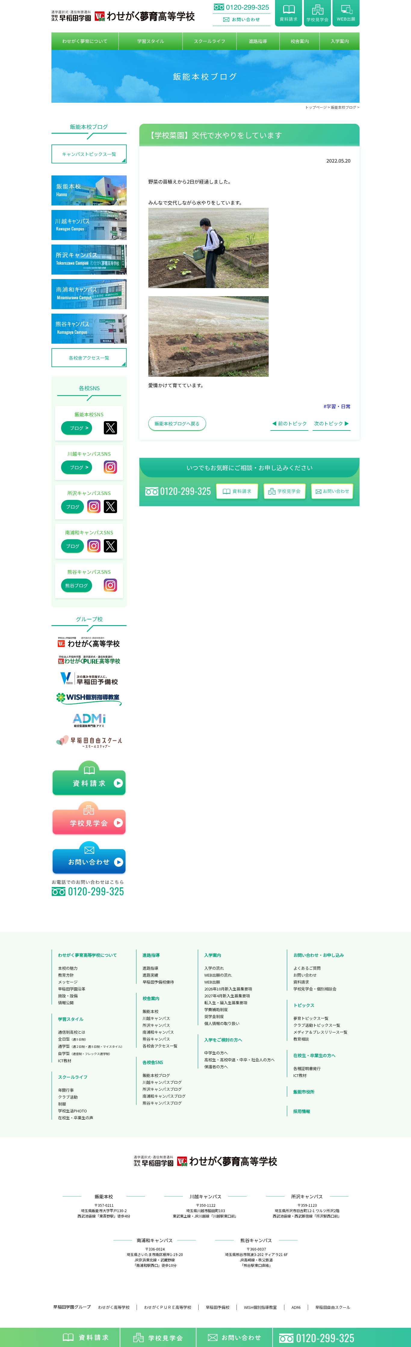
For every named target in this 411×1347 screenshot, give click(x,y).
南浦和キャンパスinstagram (93, 545)
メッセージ (68, 982)
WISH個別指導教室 (260, 1307)
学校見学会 (317, 13)
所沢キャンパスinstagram (93, 506)
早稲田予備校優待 (158, 982)
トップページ (316, 107)
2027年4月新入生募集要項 (227, 996)
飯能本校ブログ (343, 107)
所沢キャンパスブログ (162, 1089)
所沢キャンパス (110, 506)
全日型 (73, 1039)
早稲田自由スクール (333, 1307)
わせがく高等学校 (113, 1307)
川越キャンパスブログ (162, 1082)
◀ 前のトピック (289, 423)
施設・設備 (68, 996)
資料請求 (288, 13)
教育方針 (66, 975)
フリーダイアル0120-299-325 (318, 1337)
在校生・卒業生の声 (75, 1117)
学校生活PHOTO (72, 1111)
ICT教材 (64, 1060)
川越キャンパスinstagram (110, 467)
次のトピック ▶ (331, 423)
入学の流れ (214, 968)
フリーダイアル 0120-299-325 (241, 8)
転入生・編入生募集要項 (225, 1002)
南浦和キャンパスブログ (164, 1096)
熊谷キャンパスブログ (162, 1103)
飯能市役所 (303, 1092)
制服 (62, 1104)
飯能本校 (150, 1011)
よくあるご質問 (307, 968)
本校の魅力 (68, 968)
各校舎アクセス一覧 (89, 357)
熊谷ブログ (76, 585)
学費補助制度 (216, 1009)
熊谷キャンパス (156, 1039)
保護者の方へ (216, 1066)
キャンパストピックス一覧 (89, 154)
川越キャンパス (156, 1018)
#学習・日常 (337, 406)
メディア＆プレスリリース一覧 (320, 1032)
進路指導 (150, 968)
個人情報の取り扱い (221, 1023)
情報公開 (66, 1002)
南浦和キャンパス (158, 1032)
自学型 (85, 1053)
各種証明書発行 (307, 1068)
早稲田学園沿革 (71, 989)
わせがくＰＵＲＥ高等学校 (167, 1307)
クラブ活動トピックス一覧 (316, 1025)
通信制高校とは (71, 1032)
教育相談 (301, 1039)
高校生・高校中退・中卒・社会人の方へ (239, 1060)
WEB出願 (346, 13)
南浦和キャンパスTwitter (110, 545)
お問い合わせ (241, 20)
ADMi (296, 1307)
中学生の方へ (216, 1053)
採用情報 (301, 1111)
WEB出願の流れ (218, 975)
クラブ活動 (68, 1097)
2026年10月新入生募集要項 (228, 989)
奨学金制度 (214, 1016)
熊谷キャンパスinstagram (110, 585)
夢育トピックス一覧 (311, 1018)
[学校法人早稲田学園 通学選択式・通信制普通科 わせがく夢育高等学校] (123, 16)
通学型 (91, 1046)
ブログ (76, 428)
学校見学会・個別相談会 (314, 989)
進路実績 (150, 975)
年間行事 (66, 1090)
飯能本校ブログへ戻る (177, 423)
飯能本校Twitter (110, 427)
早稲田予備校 (217, 1307)
